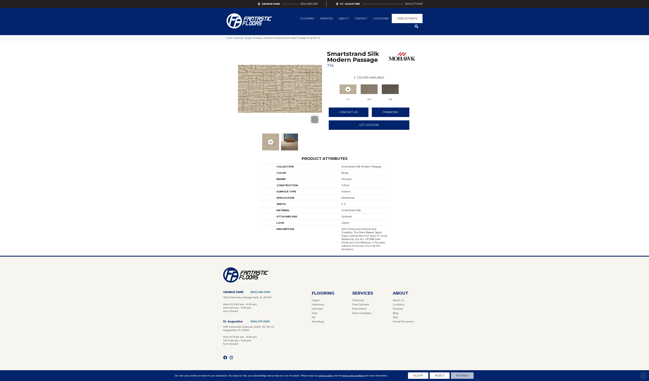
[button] (417, 26)
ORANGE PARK (271, 3)
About (344, 18)
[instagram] (231, 358)
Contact (361, 18)
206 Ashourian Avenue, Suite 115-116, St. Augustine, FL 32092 (249, 328)
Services (326, 18)
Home (229, 38)
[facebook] (225, 358)
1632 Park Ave (290, 3)
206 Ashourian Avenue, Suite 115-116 (382, 3)
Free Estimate (407, 18)
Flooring (307, 18)
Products (257, 38)
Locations (381, 18)
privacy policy (326, 375)
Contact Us (349, 112)
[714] (348, 89)
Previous (239, 140)
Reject (439, 375)
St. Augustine (233, 321)
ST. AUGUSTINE (350, 3)
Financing (391, 112)
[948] (390, 89)
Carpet (248, 38)
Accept (418, 375)
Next (320, 140)
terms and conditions (353, 375)
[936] (369, 89)
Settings (462, 375)
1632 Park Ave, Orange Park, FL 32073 (247, 297)
